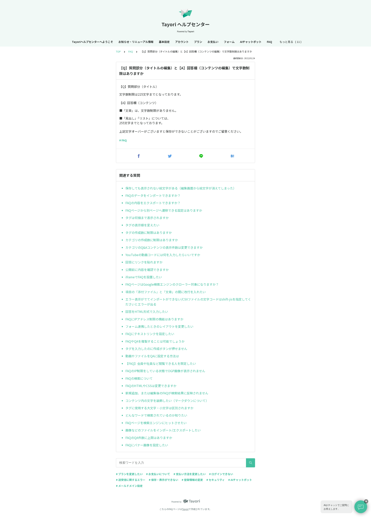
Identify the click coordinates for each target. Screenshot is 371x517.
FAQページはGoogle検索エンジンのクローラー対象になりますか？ (172, 284)
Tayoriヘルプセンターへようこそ (92, 42)
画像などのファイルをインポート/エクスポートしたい (163, 430)
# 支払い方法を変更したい (190, 474)
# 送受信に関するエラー (130, 480)
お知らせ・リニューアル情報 (135, 42)
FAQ (269, 42)
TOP (118, 51)
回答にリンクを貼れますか (144, 262)
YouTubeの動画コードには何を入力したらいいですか (162, 254)
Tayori (185, 509)
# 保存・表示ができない (163, 480)
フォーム (229, 42)
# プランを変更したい (129, 474)
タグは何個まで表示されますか (147, 217)
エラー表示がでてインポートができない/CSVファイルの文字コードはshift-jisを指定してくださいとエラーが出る (188, 301)
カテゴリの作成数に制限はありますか (151, 240)
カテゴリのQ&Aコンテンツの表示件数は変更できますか (164, 247)
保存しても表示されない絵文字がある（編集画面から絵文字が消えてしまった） (180, 188)
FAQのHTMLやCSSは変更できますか (150, 385)
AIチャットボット (250, 42)
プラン (198, 42)
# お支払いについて (158, 474)
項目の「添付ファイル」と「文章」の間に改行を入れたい (165, 291)
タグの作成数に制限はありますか (148, 232)
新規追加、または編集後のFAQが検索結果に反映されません (166, 393)
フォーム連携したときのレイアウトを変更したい (159, 326)
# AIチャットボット (240, 480)
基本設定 (164, 42)
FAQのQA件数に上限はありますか (148, 437)
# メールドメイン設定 (129, 486)
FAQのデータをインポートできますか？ (152, 195)
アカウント (182, 42)
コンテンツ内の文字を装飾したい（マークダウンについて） (167, 400)
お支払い (213, 42)
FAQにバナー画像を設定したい (146, 445)
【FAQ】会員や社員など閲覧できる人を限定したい (160, 363)
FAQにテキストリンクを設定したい (149, 333)
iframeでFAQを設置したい (143, 277)
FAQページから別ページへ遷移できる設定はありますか (163, 210)
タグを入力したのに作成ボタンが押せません (156, 348)
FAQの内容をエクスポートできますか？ (152, 202)
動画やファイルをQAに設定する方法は (152, 356)
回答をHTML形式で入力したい (146, 311)
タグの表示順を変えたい (142, 225)
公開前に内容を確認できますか (147, 269)
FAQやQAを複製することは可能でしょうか (155, 341)
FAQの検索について (139, 378)
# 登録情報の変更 (192, 480)
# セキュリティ (215, 480)
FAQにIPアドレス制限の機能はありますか (154, 319)
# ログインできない (221, 474)
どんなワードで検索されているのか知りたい (156, 415)
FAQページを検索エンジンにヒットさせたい (156, 422)
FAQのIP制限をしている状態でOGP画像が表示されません (165, 370)
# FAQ (123, 140)
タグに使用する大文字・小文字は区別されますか (159, 408)
